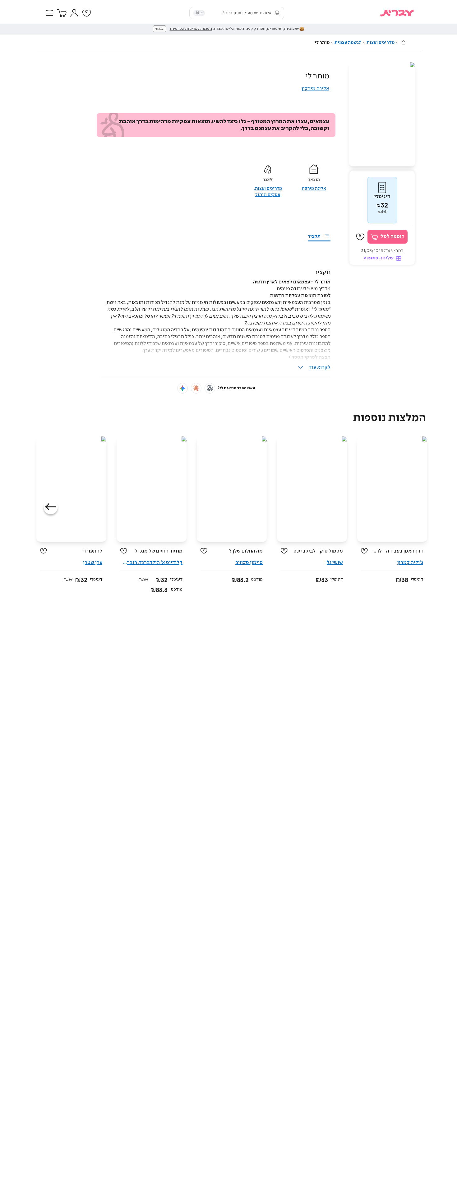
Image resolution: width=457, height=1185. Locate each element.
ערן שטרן (92, 563)
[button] (49, 13)
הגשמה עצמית (348, 42)
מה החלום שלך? (246, 551)
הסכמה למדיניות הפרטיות (191, 29)
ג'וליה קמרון (410, 563)
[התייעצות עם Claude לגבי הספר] (196, 388)
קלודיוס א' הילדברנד (160, 563)
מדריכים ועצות (381, 42)
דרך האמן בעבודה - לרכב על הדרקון (397, 551)
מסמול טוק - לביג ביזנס (318, 551)
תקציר (314, 236)
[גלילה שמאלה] (51, 507)
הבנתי (159, 29)
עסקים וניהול (267, 194)
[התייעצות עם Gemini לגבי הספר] (182, 388)
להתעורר (92, 551)
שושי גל (335, 563)
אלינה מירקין (315, 89)
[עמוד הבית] (403, 42)
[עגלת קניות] (62, 13)
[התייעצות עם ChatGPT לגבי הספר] (210, 388)
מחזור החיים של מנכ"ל (158, 551)
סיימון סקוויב (249, 563)
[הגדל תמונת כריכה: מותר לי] (382, 114)
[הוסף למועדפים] (360, 237)
